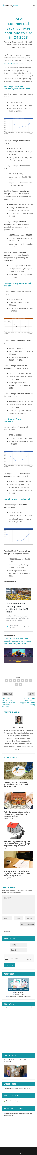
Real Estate (16, 47)
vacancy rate (22, 644)
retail (14, 644)
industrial (7, 641)
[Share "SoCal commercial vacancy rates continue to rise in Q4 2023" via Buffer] (26, 681)
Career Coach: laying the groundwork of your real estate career (16, 784)
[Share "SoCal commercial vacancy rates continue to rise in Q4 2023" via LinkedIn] (22, 681)
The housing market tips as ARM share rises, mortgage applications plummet (17, 843)
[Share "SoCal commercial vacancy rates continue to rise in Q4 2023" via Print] (20, 684)
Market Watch (27, 45)
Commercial (16, 45)
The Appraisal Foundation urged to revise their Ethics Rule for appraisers (17, 873)
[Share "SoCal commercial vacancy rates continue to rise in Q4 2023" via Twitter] (11, 681)
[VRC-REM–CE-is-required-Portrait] (18, 1028)
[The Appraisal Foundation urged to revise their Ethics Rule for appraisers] (18, 860)
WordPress (31, 1149)
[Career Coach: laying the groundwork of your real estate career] (18, 771)
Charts (8, 45)
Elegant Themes (15, 1149)
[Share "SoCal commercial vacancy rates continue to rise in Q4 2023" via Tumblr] (15, 681)
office (10, 644)
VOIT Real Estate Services (13, 63)
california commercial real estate (16, 638)
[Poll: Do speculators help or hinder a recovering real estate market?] (18, 800)
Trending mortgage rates (12, 1088)
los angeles (16, 641)
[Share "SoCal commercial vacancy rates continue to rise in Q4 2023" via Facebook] (7, 681)
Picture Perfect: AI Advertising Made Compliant (16, 1061)
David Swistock (17, 42)
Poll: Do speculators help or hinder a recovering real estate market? (17, 814)
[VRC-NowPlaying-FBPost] (18, 665)
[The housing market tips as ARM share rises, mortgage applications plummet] (18, 830)
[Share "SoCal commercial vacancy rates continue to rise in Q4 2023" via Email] (17, 684)
